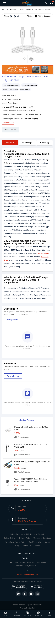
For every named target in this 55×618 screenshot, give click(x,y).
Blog (17, 546)
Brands (37, 546)
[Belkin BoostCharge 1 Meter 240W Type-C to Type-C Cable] (27, 37)
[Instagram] (37, 593)
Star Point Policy (35, 542)
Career (47, 542)
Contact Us (26, 546)
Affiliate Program (16, 534)
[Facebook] (24, 593)
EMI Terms (30, 534)
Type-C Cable (43, 253)
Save (30, 16)
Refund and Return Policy (15, 542)
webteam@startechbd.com (27, 574)
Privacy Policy (24, 538)
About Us (41, 534)
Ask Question (13, 319)
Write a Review (13, 376)
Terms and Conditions (42, 538)
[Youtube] (31, 593)
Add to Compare (43, 16)
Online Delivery (10, 538)
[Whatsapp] (18, 593)
